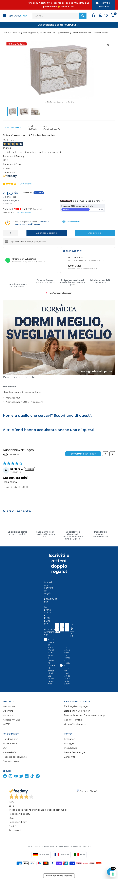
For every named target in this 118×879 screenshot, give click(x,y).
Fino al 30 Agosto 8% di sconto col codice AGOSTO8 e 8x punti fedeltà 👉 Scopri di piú (58, 5)
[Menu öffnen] (4, 15)
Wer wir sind (9, 706)
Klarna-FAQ (9, 752)
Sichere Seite (10, 743)
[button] (10, 183)
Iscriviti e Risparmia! (104, 5)
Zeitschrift (69, 756)
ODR (5, 748)
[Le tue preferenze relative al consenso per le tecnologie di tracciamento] (113, 874)
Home (6, 32)
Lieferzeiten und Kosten (77, 710)
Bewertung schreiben (83, 453)
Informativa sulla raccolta (59, 875)
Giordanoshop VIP (24, 212)
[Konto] (100, 15)
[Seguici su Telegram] (38, 776)
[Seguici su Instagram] (10, 776)
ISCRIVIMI (72, 627)
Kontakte (8, 715)
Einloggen (69, 739)
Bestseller (16, 32)
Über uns (8, 710)
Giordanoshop (12, 127)
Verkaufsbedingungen (76, 724)
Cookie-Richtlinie (73, 719)
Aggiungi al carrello (46, 233)
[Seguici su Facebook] (5, 776)
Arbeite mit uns (11, 719)
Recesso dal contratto (15, 756)
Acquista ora (94, 233)
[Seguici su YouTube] (16, 776)
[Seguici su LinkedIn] (27, 776)
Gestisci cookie (11, 761)
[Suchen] (82, 16)
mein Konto (70, 748)
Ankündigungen (30, 32)
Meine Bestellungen (75, 752)
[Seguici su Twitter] (21, 776)
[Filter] (105, 453)
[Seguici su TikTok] (32, 776)
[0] (113, 15)
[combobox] (66, 627)
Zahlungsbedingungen (76, 706)
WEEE (6, 724)
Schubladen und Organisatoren (55, 32)
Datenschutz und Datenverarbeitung (84, 715)
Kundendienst (10, 739)
